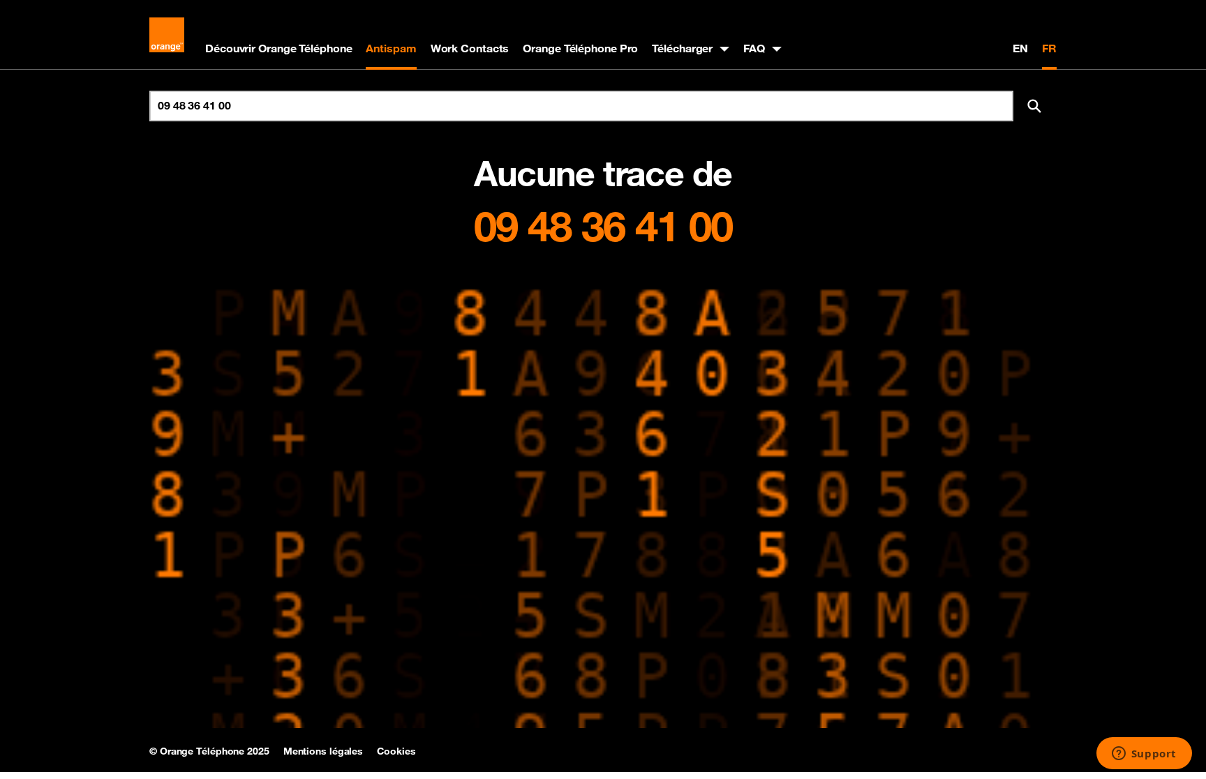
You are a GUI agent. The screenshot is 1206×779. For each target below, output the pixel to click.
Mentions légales (323, 751)
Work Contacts (470, 48)
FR (1049, 48)
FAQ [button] (754, 48)
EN (1020, 48)
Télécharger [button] (682, 48)
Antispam (391, 48)
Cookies (396, 751)
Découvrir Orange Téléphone (278, 48)
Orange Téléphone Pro (580, 48)
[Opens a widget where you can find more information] (1144, 754)
